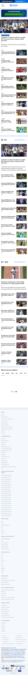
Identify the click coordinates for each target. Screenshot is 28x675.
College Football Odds (6, 446)
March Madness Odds (6, 450)
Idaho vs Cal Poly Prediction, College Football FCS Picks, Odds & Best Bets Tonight (8, 122)
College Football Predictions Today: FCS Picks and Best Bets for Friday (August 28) (7, 62)
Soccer (2, 531)
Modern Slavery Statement (7, 427)
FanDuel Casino (4, 542)
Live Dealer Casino (5, 611)
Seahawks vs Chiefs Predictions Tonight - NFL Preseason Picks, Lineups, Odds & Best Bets (13, 39)
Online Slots (3, 605)
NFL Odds (3, 438)
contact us (20, 661)
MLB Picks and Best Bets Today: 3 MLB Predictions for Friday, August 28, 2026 (12, 282)
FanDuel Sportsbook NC (6, 499)
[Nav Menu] (3, 5)
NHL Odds (3, 452)
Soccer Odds (4, 460)
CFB (2, 562)
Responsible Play (5, 425)
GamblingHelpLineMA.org (9, 652)
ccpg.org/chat (16, 650)
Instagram (3, 627)
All (3, 373)
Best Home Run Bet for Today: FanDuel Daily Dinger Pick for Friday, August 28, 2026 (8, 321)
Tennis (2, 566)
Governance (19, 635)
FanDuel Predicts (5, 548)
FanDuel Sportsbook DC (6, 485)
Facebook (3, 623)
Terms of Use (5, 641)
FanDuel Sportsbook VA (6, 511)
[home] (14, 5)
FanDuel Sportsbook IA (6, 487)
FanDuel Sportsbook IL (6, 489)
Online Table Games (5, 615)
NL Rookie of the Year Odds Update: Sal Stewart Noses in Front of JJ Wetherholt (8, 345)
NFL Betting (3, 593)
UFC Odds (3, 458)
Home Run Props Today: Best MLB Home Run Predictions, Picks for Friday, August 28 (7, 329)
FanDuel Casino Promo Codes (7, 617)
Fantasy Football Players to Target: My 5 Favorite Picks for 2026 (8, 53)
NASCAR (3, 568)
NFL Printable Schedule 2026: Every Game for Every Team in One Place (8, 88)
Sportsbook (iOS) (4, 582)
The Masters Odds (5, 456)
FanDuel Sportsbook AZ (6, 477)
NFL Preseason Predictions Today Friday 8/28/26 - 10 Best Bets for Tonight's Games (8, 114)
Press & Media (19, 643)
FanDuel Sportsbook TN (6, 509)
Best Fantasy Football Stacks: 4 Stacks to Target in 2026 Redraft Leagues (8, 226)
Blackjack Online (4, 609)
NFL (25, 373)
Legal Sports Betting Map (6, 429)
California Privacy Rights (20, 639)
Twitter (2, 625)
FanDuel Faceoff (4, 546)
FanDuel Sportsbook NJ (6, 501)
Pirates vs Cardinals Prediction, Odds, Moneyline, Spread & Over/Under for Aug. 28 (7, 354)
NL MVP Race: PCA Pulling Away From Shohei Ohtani (8, 336)
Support (2, 414)
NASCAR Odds (4, 462)
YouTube (3, 629)
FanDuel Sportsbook (5, 538)
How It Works (4, 421)
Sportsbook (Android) (5, 584)
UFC (2, 529)
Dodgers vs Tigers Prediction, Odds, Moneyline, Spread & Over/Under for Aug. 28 (7, 362)
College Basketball (5, 525)
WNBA (2, 570)
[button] (14, 14)
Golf (2, 564)
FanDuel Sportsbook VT (6, 513)
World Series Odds (5, 464)
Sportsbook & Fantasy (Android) (8, 580)
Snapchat (3, 631)
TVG (2, 540)
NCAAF (7, 373)
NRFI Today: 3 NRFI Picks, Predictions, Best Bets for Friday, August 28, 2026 (8, 312)
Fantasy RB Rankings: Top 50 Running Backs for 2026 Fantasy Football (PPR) (8, 201)
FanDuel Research (7, 1)
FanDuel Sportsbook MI (6, 497)
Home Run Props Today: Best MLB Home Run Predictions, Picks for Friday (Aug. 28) (7, 79)
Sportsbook (19, 1)
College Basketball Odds (6, 448)
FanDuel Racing (4, 544)
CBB (2, 572)
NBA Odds (3, 442)
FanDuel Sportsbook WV (6, 515)
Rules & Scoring (4, 423)
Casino (2, 533)
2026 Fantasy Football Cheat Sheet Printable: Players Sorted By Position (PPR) (8, 96)
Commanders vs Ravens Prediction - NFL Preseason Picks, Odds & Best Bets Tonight (8, 243)
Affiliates (3, 431)
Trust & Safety (6, 637)
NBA (12, 373)
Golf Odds (3, 454)
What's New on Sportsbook (7, 419)
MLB (21, 373)
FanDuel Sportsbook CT (6, 483)
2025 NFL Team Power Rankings (8, 597)
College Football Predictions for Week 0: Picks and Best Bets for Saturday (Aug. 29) (7, 71)
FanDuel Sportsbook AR (6, 475)
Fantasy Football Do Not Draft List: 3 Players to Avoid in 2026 (7, 105)
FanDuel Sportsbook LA (6, 493)
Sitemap (3, 433)
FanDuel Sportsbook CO (6, 481)
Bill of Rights (19, 637)
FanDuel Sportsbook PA (6, 507)
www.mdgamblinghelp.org (17, 653)
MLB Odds (3, 444)
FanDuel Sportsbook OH (6, 505)
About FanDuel (4, 417)
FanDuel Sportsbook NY (6, 503)
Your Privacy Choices (21, 641)
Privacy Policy (5, 639)
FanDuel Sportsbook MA (6, 495)
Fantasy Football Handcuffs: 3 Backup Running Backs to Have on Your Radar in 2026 (8, 218)
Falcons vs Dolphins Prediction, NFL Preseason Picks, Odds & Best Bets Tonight (8, 131)
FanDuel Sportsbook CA (6, 479)
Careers (4, 635)
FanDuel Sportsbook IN (6, 491)
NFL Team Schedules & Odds (7, 599)
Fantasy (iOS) (4, 578)
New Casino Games (5, 607)
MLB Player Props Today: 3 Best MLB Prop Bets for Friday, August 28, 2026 (8, 295)
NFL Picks (3, 595)
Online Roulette (4, 613)
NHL (17, 373)
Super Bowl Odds (5, 440)
